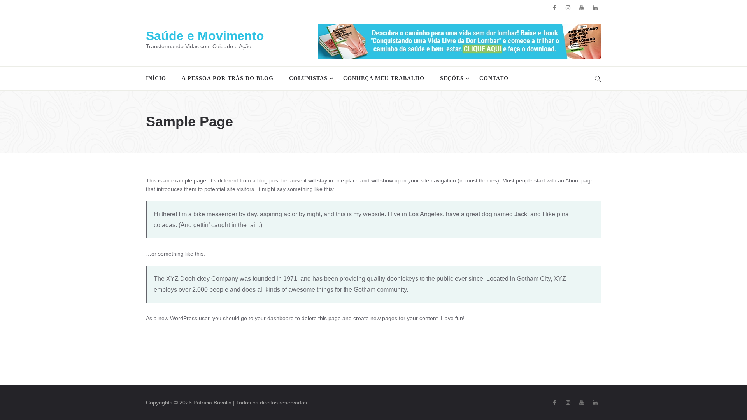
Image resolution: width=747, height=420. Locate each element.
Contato (494, 78)
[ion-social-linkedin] (595, 8)
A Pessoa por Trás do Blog (228, 78)
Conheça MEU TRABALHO (383, 78)
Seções (452, 78)
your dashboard (274, 318)
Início (156, 78)
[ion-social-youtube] (581, 8)
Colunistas (308, 78)
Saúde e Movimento (205, 36)
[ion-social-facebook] (554, 8)
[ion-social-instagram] (568, 8)
